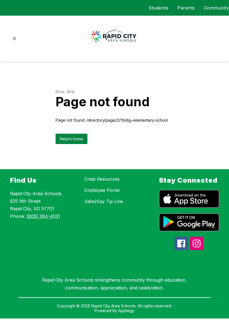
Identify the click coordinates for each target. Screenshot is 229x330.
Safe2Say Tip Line (103, 201)
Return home (71, 138)
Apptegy (126, 310)
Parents (186, 8)
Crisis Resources (102, 179)
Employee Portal (102, 190)
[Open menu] (14, 39)
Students (158, 8)
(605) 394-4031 (43, 216)
